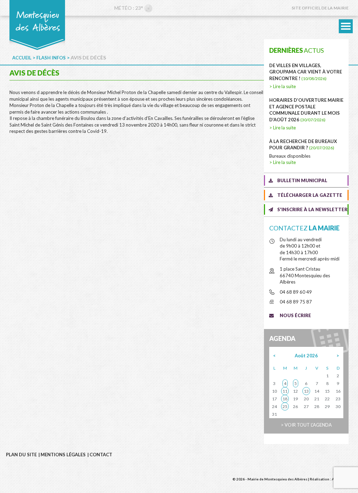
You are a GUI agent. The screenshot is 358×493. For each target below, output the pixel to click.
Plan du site (21, 454)
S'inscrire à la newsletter (312, 209)
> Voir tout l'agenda (306, 425)
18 (284, 398)
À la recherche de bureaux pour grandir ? (303, 144)
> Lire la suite (282, 86)
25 (284, 406)
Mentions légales (63, 454)
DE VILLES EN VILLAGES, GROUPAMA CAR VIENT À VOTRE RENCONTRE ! (305, 72)
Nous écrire (295, 315)
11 (284, 391)
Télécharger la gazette (309, 195)
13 (306, 391)
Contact (101, 454)
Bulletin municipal (302, 180)
